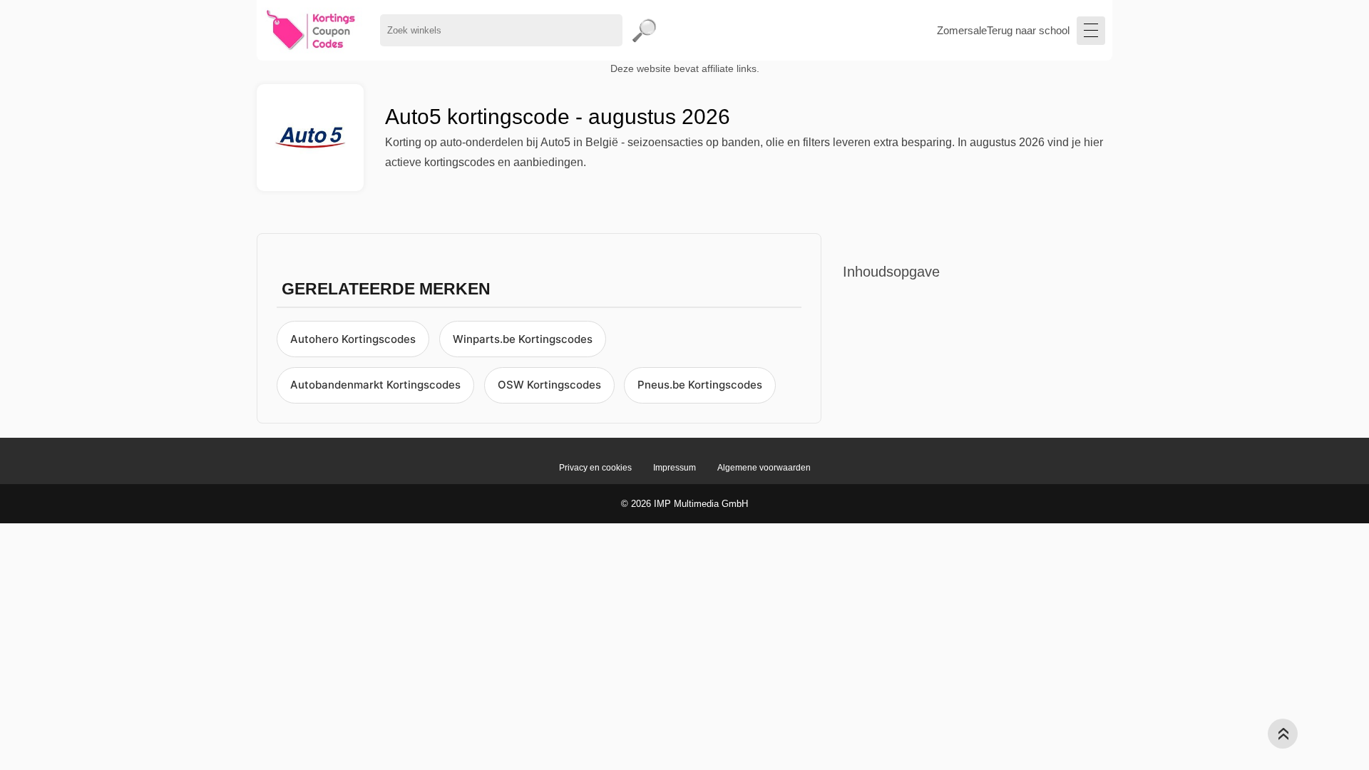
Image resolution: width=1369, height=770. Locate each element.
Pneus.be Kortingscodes (699, 384)
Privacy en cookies (595, 468)
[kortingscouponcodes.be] (311, 30)
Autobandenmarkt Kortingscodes (375, 384)
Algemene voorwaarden (764, 468)
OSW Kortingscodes (549, 384)
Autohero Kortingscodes (353, 339)
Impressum (674, 468)
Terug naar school (1028, 30)
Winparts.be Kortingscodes (523, 339)
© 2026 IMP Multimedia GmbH (684, 503)
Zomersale (962, 30)
